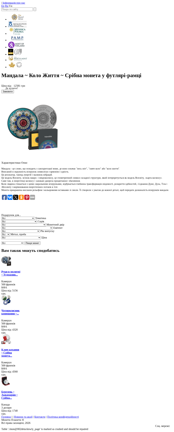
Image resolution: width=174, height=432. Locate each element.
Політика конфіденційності (63, 416)
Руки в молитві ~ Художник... (10, 273)
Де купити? (11, 88)
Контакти (39, 416)
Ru (6, 5)
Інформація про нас (14, 2)
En (2, 5)
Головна (6, 416)
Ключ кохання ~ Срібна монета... (10, 352)
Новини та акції (23, 416)
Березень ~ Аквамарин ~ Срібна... (9, 394)
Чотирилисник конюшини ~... (10, 312)
